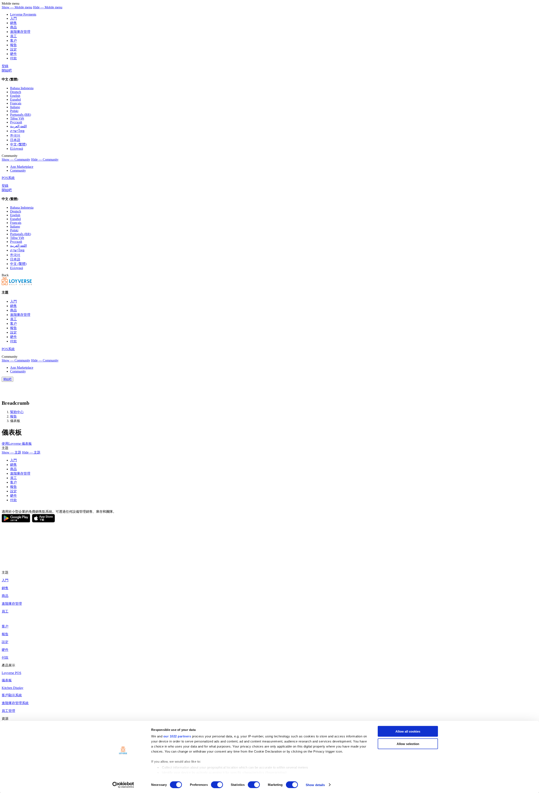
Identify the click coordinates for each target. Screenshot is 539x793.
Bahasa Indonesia (21, 88)
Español (15, 99)
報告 (13, 45)
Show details (315, 784)
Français (15, 103)
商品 (13, 27)
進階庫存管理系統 (15, 703)
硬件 (13, 54)
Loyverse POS (11, 673)
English (15, 95)
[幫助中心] (17, 284)
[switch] (217, 784)
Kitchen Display (12, 688)
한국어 (15, 135)
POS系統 (8, 178)
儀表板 (7, 680)
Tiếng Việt (17, 118)
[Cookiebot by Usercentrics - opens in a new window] (123, 785)
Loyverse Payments (23, 14)
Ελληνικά (16, 148)
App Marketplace (21, 166)
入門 (13, 18)
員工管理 (8, 711)
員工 (13, 36)
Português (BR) (20, 114)
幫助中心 (17, 412)
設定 (13, 49)
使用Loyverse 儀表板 (17, 443)
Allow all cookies (407, 731)
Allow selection (408, 743)
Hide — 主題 (31, 452)
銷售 (13, 23)
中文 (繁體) (18, 144)
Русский (16, 122)
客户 (13, 40)
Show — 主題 (11, 452)
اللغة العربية (18, 126)
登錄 (5, 66)
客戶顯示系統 (12, 695)
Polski (14, 111)
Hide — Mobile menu (47, 7)
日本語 (15, 140)
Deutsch (15, 92)
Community (18, 170)
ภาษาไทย (17, 131)
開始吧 (7, 70)
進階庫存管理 (20, 31)
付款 (13, 58)
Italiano (15, 107)
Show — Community (16, 159)
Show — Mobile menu (17, 7)
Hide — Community (45, 159)
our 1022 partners (177, 736)
